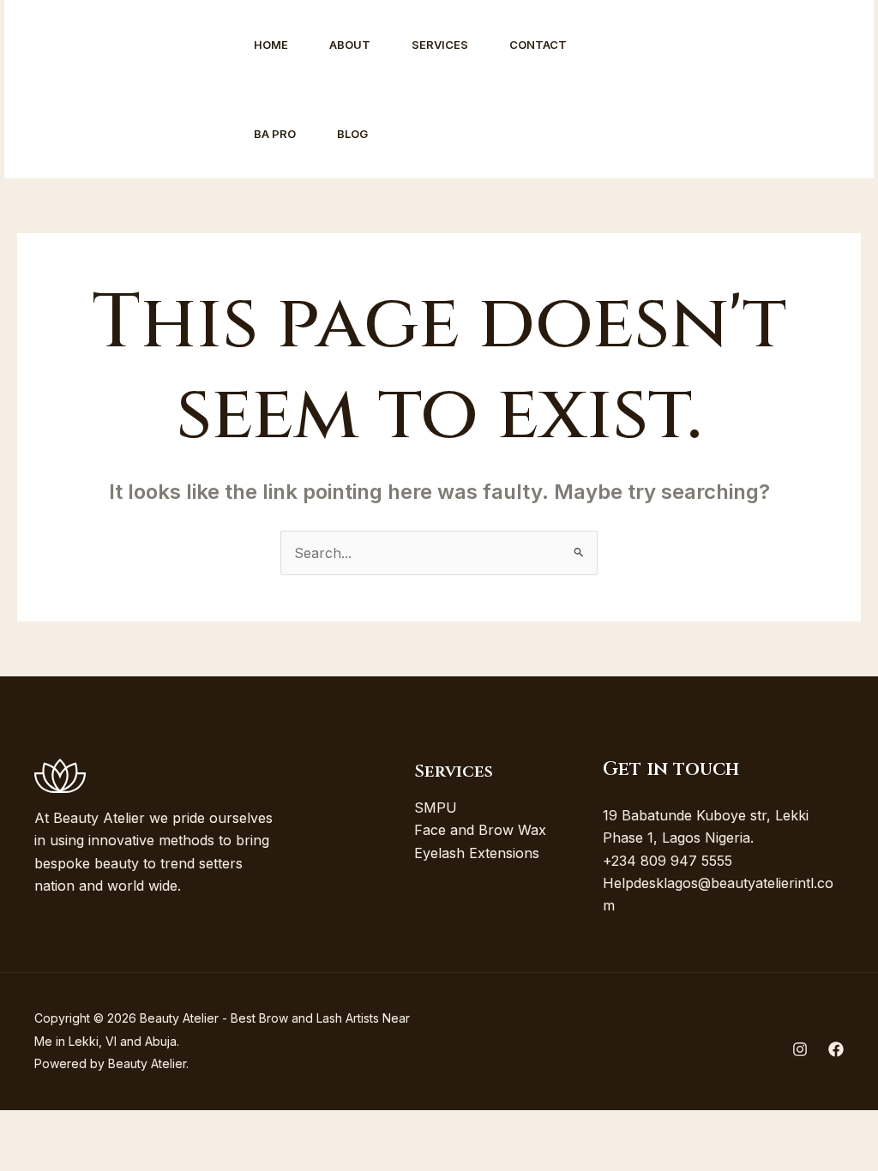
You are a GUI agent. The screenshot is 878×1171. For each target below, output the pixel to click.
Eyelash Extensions (476, 853)
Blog (352, 134)
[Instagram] (637, 90)
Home (271, 44)
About (349, 44)
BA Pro (275, 134)
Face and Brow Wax (480, 829)
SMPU (435, 807)
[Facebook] (674, 90)
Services (440, 44)
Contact (538, 44)
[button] (779, 89)
